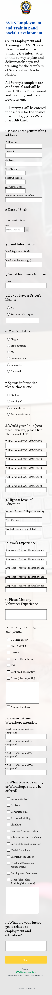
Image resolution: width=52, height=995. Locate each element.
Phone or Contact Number (19, 195)
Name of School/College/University (24, 511)
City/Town (11, 168)
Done (26, 960)
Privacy (20, 988)
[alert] (26, 234)
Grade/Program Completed (20, 529)
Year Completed (14, 520)
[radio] (6, 307)
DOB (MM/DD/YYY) (15, 220)
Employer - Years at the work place (25, 550)
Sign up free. (39, 975)
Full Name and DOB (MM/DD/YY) (23, 441)
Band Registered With (17, 251)
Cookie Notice (30, 988)
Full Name (11, 142)
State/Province (13, 177)
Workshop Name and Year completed (20, 731)
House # (9, 151)
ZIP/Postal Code (13, 186)
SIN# (8, 281)
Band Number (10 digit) (18, 260)
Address (10, 159)
